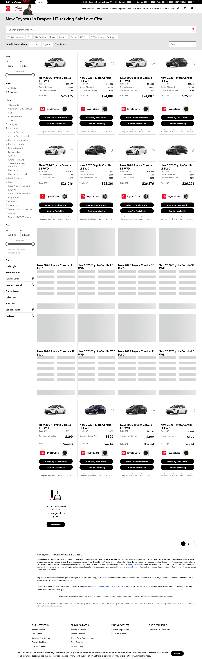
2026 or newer (15, 37)
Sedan (63, 37)
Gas (74, 37)
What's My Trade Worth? (56, 117)
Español (41, 2)
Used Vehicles (102, 8)
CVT (94, 37)
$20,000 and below (45, 37)
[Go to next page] (194, 571)
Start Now (56, 551)
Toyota (46, 44)
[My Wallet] (185, 8)
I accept (177, 653)
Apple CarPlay (108, 37)
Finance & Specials (118, 8)
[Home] (9, 8)
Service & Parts (134, 8)
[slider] (6, 75)
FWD (83, 37)
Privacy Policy (85, 655)
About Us (152, 8)
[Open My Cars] (191, 8)
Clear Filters (60, 44)
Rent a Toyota (169, 8)
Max (21, 61)
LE (29, 37)
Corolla (33, 44)
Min (7, 61)
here (148, 655)
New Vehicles (88, 8)
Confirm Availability (56, 123)
